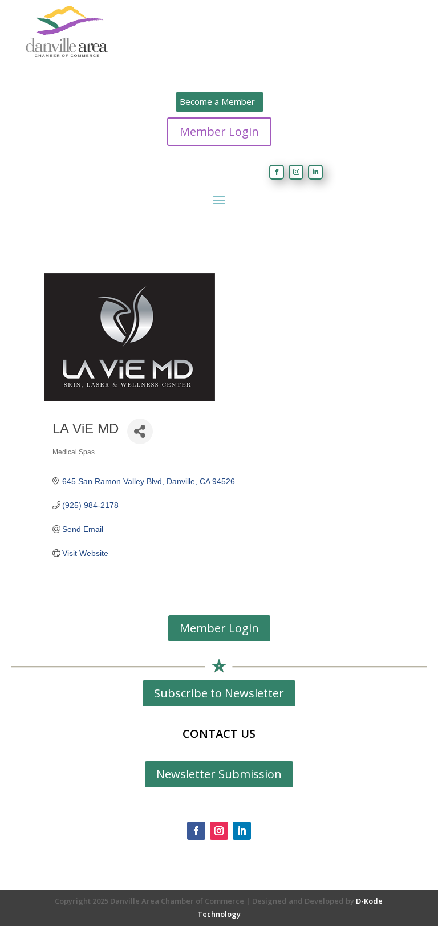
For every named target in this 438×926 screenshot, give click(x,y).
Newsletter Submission (219, 774)
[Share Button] (140, 431)
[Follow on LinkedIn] (315, 172)
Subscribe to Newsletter (219, 693)
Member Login (219, 131)
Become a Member (217, 101)
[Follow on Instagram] (296, 172)
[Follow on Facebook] (276, 172)
